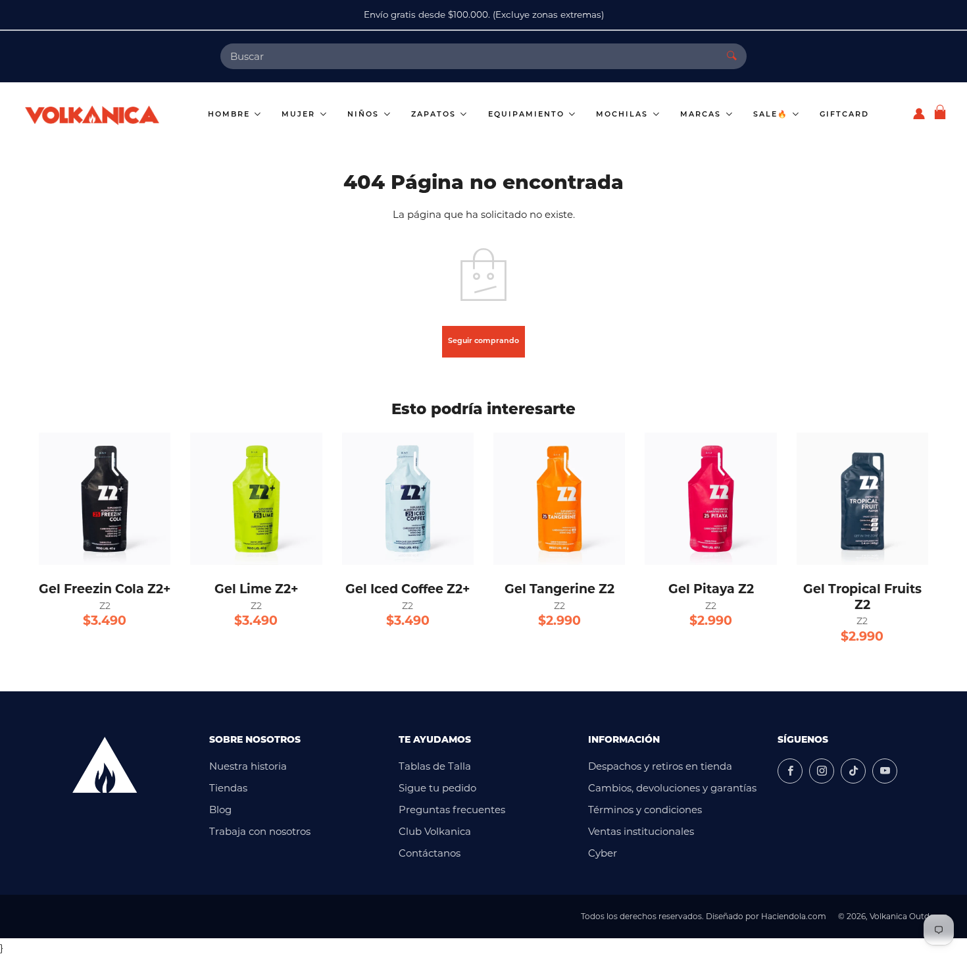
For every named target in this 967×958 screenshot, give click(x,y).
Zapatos (435, 115)
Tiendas (228, 788)
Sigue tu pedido (437, 788)
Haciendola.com (793, 916)
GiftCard (844, 115)
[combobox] (468, 56)
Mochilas (623, 115)
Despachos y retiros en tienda (660, 766)
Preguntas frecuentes (452, 809)
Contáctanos (429, 853)
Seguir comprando (483, 341)
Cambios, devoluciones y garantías (672, 788)
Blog (220, 809)
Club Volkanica (435, 831)
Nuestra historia (248, 766)
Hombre (230, 115)
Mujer (300, 115)
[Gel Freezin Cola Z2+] (104, 498)
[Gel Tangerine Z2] (559, 498)
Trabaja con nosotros (259, 831)
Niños (364, 115)
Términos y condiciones (645, 809)
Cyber (602, 853)
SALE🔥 (772, 115)
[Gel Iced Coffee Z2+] (408, 498)
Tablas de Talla (435, 766)
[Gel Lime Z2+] (256, 498)
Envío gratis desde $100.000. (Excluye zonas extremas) (484, 14)
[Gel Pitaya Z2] (710, 498)
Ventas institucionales (641, 831)
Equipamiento (528, 115)
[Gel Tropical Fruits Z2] (862, 498)
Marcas (702, 115)
